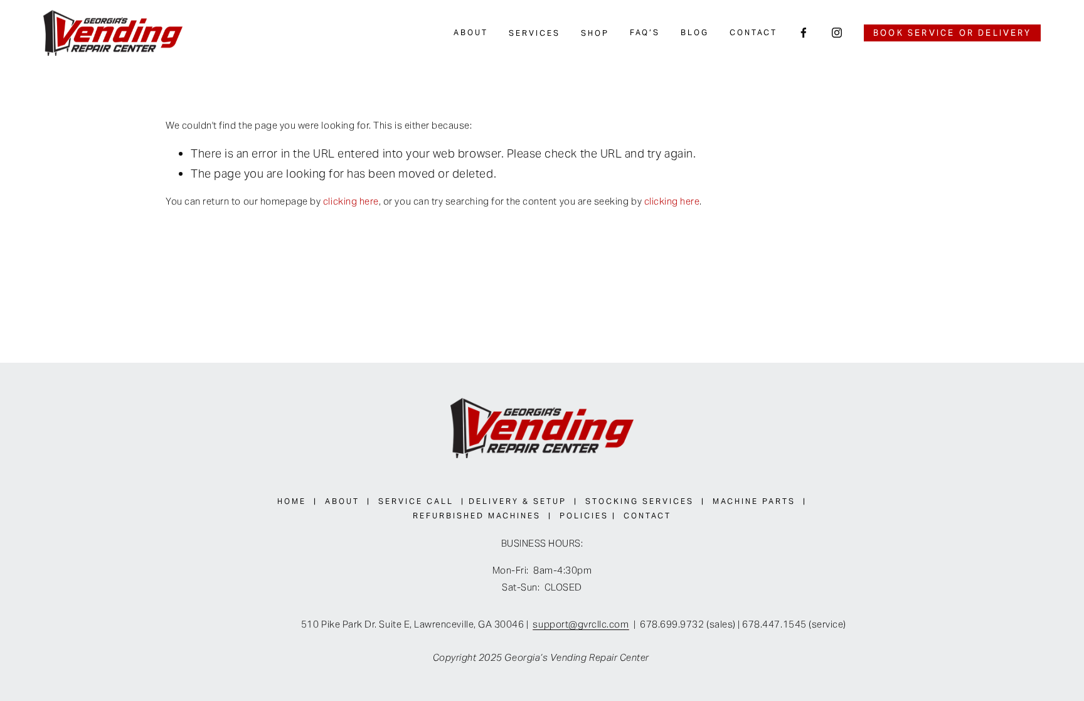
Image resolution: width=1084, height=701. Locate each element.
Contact (753, 32)
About (471, 32)
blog (695, 32)
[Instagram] (837, 32)
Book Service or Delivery (952, 33)
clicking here (351, 201)
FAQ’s (645, 32)
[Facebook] (803, 32)
